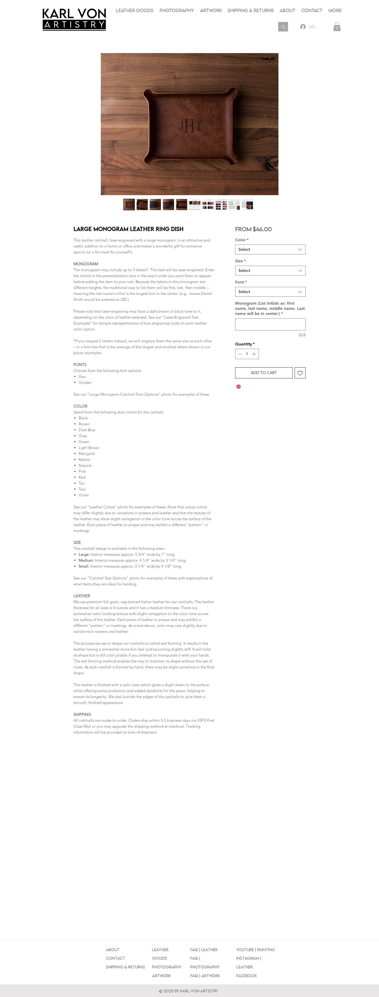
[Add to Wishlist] (300, 372)
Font (241, 282)
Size (240, 261)
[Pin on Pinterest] (238, 387)
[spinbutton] (247, 354)
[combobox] (270, 249)
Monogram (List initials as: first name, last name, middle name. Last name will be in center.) (270, 308)
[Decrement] (239, 354)
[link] (337, 26)
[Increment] (254, 354)
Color (242, 239)
